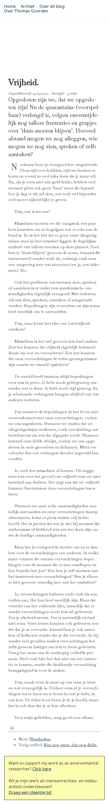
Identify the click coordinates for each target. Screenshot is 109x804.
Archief (27, 6)
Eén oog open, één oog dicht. (70, 744)
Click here (41, 769)
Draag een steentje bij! (30, 792)
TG (12, 728)
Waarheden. (40, 739)
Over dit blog (52, 6)
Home (10, 6)
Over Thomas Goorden (26, 11)
